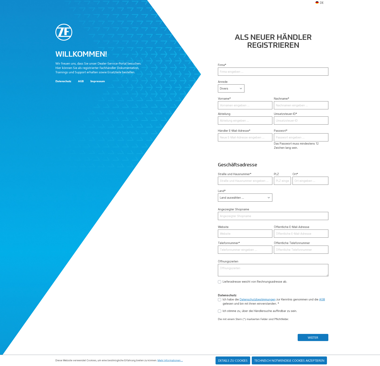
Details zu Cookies (233, 360)
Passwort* (280, 130)
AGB (81, 81)
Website (223, 227)
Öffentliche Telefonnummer (292, 243)
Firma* (222, 65)
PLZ (276, 174)
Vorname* (224, 98)
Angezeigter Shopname (233, 209)
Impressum (97, 81)
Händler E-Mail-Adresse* (234, 130)
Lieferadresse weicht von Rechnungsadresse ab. (255, 281)
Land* (222, 191)
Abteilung (224, 113)
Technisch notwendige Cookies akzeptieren (289, 360)
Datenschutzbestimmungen (258, 299)
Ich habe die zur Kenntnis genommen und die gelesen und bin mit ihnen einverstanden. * (274, 301)
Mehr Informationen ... (170, 360)
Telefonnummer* (229, 243)
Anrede (223, 81)
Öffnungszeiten (228, 261)
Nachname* (281, 98)
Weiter (313, 337)
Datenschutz (63, 81)
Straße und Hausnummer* (234, 174)
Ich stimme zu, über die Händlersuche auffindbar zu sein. (260, 311)
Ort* (295, 174)
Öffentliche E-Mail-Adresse (291, 227)
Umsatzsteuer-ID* (285, 113)
